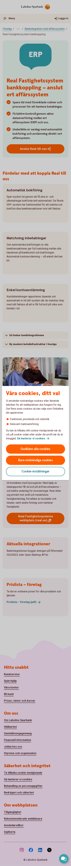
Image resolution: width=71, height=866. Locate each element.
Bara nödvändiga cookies (35, 460)
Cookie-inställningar (36, 471)
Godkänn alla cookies (35, 449)
